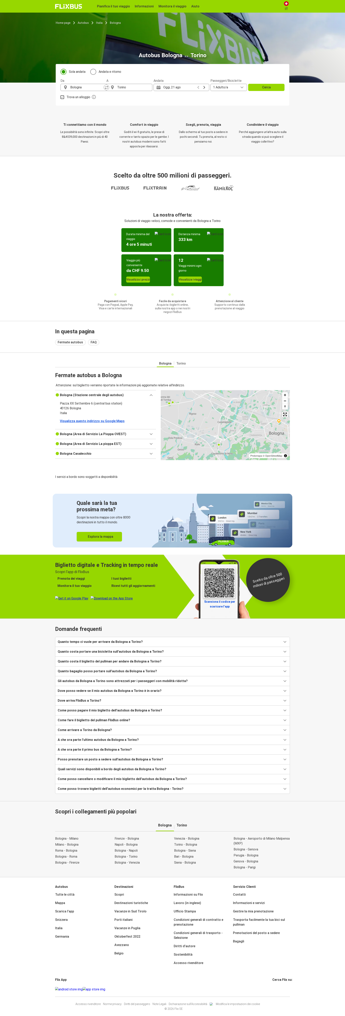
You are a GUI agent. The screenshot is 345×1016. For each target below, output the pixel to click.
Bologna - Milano (66, 838)
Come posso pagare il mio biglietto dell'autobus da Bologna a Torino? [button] (110, 710)
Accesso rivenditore (188, 963)
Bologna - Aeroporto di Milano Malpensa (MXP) (262, 841)
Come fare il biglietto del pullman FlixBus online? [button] (94, 720)
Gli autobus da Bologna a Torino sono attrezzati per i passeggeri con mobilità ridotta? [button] (123, 681)
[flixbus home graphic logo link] (68, 6)
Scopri (119, 894)
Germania (62, 936)
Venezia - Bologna (186, 838)
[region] (225, 425)
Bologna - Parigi (245, 867)
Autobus (83, 22)
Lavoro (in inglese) (187, 903)
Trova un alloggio (78, 97)
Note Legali (159, 1004)
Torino (181, 363)
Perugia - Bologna (246, 855)
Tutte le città (64, 894)
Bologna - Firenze (67, 862)
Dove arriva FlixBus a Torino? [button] (79, 700)
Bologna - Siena (185, 850)
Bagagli (238, 941)
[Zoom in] (285, 395)
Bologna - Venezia (127, 862)
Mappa (60, 903)
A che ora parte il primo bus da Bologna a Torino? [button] (95, 749)
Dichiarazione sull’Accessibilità (188, 1004)
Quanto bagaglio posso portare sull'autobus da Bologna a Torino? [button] (107, 671)
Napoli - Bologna (126, 844)
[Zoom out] (285, 401)
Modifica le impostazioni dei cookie (238, 1004)
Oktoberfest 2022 (127, 936)
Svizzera (61, 920)
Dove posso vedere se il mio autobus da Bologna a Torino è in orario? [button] (110, 691)
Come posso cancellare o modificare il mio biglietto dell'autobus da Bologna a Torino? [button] (122, 779)
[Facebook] (273, 989)
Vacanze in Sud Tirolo (130, 911)
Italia (99, 22)
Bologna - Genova (246, 849)
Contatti (239, 894)
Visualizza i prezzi (138, 279)
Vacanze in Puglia (127, 928)
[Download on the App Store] (94, 989)
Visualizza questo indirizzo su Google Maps (92, 421)
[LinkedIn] (276, 989)
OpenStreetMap (273, 455)
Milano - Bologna (66, 844)
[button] (105, 395)
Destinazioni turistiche (131, 903)
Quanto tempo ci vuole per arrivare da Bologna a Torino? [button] (100, 642)
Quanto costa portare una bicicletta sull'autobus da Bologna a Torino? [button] (111, 651)
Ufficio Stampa (185, 911)
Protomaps (256, 455)
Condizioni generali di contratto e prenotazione (198, 922)
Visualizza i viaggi (190, 279)
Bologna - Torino (126, 856)
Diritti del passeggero (137, 1004)
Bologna (115, 22)
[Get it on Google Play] (69, 989)
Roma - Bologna (66, 850)
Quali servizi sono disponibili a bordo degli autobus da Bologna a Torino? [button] (112, 769)
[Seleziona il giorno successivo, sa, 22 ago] (204, 87)
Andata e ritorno (110, 72)
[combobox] (87, 87)
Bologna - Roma (66, 856)
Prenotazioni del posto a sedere (256, 933)
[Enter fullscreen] (285, 414)
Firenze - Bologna (127, 838)
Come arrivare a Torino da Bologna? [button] (85, 730)
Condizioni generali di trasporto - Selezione (198, 935)
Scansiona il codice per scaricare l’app (219, 604)
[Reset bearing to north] (285, 407)
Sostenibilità (183, 954)
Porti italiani (123, 920)
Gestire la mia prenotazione (253, 911)
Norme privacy (112, 1004)
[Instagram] (274, 989)
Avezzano (121, 945)
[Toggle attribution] (285, 455)
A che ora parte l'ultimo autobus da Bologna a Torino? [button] (98, 740)
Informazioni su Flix (188, 894)
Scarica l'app (64, 911)
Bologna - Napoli (126, 850)
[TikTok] (279, 989)
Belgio (119, 953)
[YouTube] (275, 989)
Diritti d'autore (184, 946)
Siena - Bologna (185, 862)
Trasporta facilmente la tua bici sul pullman (259, 922)
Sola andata (77, 72)
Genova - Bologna (246, 861)
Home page (63, 22)
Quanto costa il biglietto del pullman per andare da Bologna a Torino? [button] (110, 661)
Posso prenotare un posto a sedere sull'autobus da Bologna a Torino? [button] (110, 759)
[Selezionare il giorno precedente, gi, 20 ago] (198, 87)
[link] (172, 520)
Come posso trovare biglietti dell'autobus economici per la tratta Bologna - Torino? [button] (120, 789)
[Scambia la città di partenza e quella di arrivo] (106, 87)
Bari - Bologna (183, 856)
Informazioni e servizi (249, 903)
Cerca (266, 87)
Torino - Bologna (185, 844)
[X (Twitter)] (277, 989)
